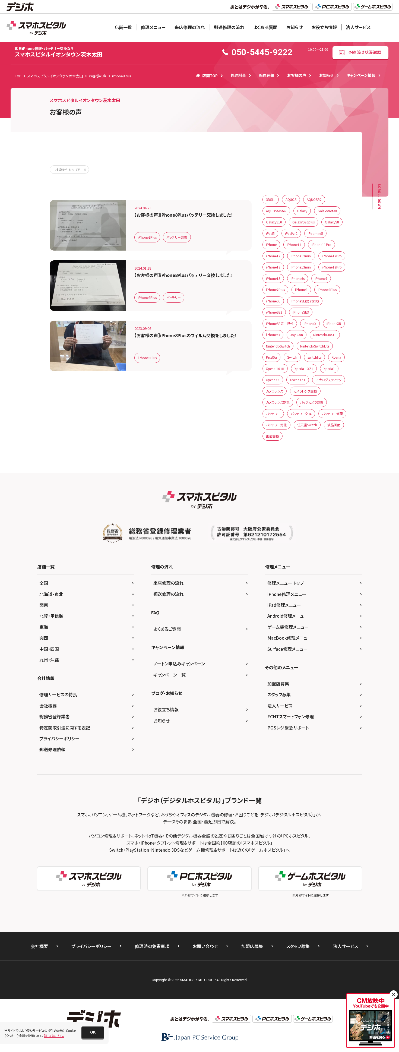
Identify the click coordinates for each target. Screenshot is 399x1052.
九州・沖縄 (49, 660)
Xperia (336, 357)
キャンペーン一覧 (169, 675)
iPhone (271, 244)
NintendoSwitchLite (314, 346)
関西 (43, 638)
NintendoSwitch (278, 346)
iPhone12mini (301, 256)
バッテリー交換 (176, 237)
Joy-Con (296, 334)
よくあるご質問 (167, 629)
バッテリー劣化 (276, 424)
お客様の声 (296, 75)
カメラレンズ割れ (278, 402)
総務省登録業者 (54, 716)
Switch (292, 357)
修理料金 (238, 75)
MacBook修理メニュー (289, 638)
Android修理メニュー (287, 616)
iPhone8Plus (147, 237)
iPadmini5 (315, 233)
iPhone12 (273, 256)
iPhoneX (310, 323)
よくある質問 (265, 27)
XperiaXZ (273, 379)
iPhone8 (301, 289)
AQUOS (291, 199)
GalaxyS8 (332, 222)
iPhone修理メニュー (286, 594)
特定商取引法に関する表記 (64, 728)
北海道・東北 (51, 594)
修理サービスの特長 (58, 694)
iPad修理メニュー (284, 605)
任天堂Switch (307, 424)
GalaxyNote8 (327, 210)
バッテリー (173, 297)
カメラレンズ (274, 391)
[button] (92, 1032)
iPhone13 (273, 267)
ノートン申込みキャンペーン (179, 663)
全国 (43, 583)
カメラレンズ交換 (305, 391)
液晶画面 (333, 424)
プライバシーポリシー (59, 738)
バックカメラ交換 (311, 402)
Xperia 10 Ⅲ (275, 368)
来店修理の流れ (190, 27)
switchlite (314, 357)
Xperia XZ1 (303, 368)
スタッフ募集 (279, 694)
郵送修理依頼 (52, 749)
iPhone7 (321, 278)
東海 (43, 627)
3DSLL (270, 199)
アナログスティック (328, 379)
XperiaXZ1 (297, 379)
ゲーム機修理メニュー (288, 627)
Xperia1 (329, 368)
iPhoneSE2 (274, 312)
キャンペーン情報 (361, 75)
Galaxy (302, 210)
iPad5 (270, 233)
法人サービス (358, 27)
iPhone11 (294, 244)
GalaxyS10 (274, 222)
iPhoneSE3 (301, 312)
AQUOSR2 (314, 199)
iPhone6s (298, 278)
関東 (43, 605)
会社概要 (48, 706)
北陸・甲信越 (51, 616)
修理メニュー (153, 27)
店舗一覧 (123, 27)
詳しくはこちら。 (54, 1035)
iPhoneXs (273, 334)
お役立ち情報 (324, 27)
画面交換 (272, 436)
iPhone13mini (301, 267)
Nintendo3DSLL (324, 334)
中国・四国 (49, 649)
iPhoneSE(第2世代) (305, 301)
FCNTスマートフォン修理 (290, 716)
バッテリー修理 (332, 413)
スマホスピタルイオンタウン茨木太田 (58, 52)
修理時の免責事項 (152, 946)
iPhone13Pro (332, 267)
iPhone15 (273, 278)
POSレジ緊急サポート (288, 728)
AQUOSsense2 (276, 210)
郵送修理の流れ (229, 27)
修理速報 (266, 75)
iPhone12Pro (332, 256)
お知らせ (294, 27)
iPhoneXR (334, 323)
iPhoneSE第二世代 (279, 323)
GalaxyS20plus (303, 222)
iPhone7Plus (275, 289)
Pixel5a (271, 357)
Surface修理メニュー (287, 649)
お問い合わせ (205, 946)
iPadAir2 (291, 233)
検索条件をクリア (67, 169)
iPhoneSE (273, 301)
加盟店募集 (278, 684)
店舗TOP (210, 75)
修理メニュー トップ (285, 583)
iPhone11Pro (321, 244)
